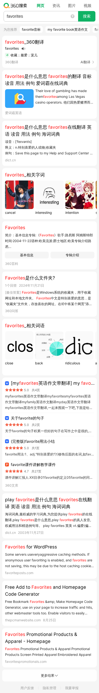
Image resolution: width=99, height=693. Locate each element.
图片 (72, 5)
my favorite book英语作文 (68, 29)
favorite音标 (31, 29)
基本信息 (26, 255)
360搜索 (16, 5)
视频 (87, 5)
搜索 (87, 16)
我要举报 (72, 688)
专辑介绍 (72, 255)
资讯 (56, 5)
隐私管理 (49, 688)
